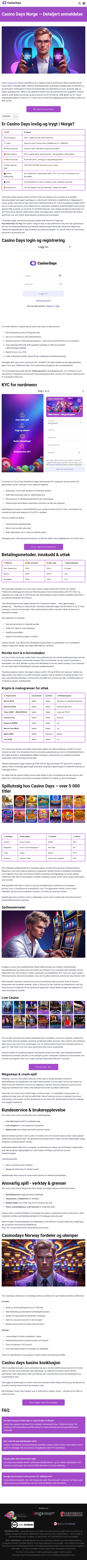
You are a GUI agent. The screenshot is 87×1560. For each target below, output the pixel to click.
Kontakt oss (43, 1508)
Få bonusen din (43, 1067)
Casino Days (12, 83)
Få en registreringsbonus (43, 547)
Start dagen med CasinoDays (43, 1402)
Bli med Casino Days (43, 109)
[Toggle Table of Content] (14, 116)
